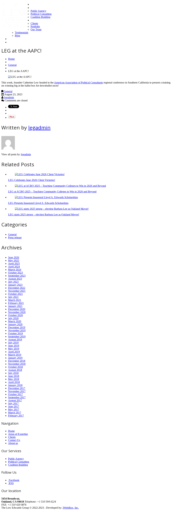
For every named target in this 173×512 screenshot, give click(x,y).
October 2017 (15, 394)
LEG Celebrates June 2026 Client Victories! (31, 180)
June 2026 (13, 257)
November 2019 (17, 330)
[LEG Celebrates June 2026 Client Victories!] (40, 174)
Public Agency (38, 10)
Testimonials (21, 32)
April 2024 (14, 266)
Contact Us (14, 38)
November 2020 (17, 312)
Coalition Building (40, 17)
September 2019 (17, 336)
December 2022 (16, 287)
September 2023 (17, 275)
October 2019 (15, 333)
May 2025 (13, 260)
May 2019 (13, 348)
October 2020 (15, 315)
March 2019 (14, 354)
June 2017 (13, 406)
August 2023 (15, 278)
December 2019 (16, 327)
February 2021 (16, 303)
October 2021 (15, 293)
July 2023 (13, 281)
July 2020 (13, 318)
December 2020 (16, 309)
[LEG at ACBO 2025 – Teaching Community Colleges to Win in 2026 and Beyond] (60, 185)
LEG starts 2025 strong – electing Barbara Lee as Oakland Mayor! (43, 214)
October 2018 (15, 366)
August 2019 (15, 339)
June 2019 (13, 345)
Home (34, 4)
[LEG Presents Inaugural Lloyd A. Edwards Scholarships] (46, 197)
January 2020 (15, 324)
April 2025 (14, 263)
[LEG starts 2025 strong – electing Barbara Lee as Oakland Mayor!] (52, 208)
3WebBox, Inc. (71, 507)
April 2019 (14, 351)
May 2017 (13, 409)
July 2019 (13, 342)
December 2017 (16, 388)
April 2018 (14, 382)
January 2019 (15, 357)
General (12, 65)
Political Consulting (41, 14)
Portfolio (35, 26)
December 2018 (16, 360)
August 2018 (15, 370)
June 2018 (13, 376)
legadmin (9, 97)
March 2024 (14, 269)
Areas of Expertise (41, 7)
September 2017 (17, 397)
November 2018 (17, 363)
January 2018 (15, 385)
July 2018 (13, 373)
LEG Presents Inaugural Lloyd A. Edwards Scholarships (38, 203)
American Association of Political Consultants (78, 82)
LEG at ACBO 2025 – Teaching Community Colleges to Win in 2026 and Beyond (52, 191)
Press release (15, 237)
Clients (34, 23)
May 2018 (13, 379)
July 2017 (13, 403)
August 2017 (15, 400)
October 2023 (15, 272)
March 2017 (14, 412)
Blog (17, 35)
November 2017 (17, 391)
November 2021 (17, 290)
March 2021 (14, 300)
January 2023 (15, 284)
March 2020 (14, 321)
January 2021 (15, 306)
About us (35, 20)
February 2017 (16, 415)
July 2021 (13, 297)
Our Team (36, 29)
